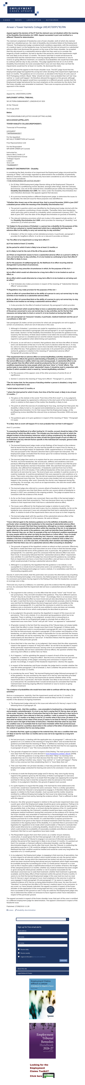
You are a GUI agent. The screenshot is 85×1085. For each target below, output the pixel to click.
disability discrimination (26, 910)
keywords (52, 20)
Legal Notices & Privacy (25, 973)
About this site (22, 969)
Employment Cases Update (42, 8)
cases (6, 20)
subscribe (63, 960)
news (18, 20)
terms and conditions (39, 957)
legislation (34, 20)
